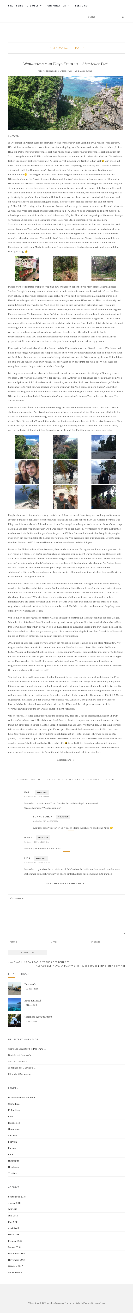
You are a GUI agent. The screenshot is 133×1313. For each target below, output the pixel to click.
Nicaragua (13, 1160)
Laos (10, 1154)
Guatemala (13, 1129)
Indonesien (14, 1122)
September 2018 (17, 1196)
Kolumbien (14, 1110)
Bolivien (12, 1141)
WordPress (100, 1303)
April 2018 (13, 1228)
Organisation (56, 6)
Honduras (13, 1167)
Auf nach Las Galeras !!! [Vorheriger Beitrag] (39, 962)
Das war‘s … (31, 984)
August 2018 (14, 1203)
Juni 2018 (13, 1215)
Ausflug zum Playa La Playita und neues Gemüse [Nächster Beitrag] (80, 966)
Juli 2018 (12, 1209)
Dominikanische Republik (66, 47)
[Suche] (123, 17)
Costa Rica (13, 1103)
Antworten (42, 792)
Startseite (15, 6)
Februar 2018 (15, 1240)
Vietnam (12, 1135)
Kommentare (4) (65, 759)
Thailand (12, 1173)
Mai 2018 (13, 1221)
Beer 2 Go (81, 6)
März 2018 (13, 1234)
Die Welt (32, 6)
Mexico (12, 1148)
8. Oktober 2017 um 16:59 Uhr (36, 862)
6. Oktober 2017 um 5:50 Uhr (36, 796)
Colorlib (79, 1303)
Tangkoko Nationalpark (38, 1016)
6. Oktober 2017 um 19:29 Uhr (36, 842)
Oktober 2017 (15, 1266)
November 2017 (16, 1259)
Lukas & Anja (85, 70)
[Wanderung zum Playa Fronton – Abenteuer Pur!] (65, 103)
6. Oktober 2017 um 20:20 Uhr (46, 821)
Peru (10, 1116)
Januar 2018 (14, 1247)
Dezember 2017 (16, 1253)
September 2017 (16, 1272)
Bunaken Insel (32, 1000)
